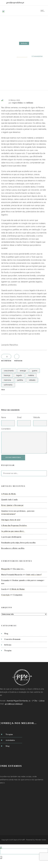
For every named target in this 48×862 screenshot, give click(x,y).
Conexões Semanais (12, 639)
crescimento (9, 371)
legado (19, 375)
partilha (20, 380)
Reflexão (7, 645)
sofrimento (8, 385)
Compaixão (17, 595)
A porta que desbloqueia (11, 537)
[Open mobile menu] (43, 10)
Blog (6, 633)
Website (36, 417)
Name (3, 417)
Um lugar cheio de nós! (10, 520)
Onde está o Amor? (34, 574)
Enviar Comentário (13, 457)
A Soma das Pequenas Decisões (14, 525)
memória (7, 380)
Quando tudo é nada (9, 499)
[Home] (3, 10)
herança (7, 375)
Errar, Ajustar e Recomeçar (12, 505)
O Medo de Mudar (17, 589)
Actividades (10, 740)
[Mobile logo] (1, 846)
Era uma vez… (19, 569)
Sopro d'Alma (22, 56)
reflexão (32, 380)
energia (23, 371)
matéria (31, 375)
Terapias (7, 650)
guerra (34, 371)
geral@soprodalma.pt (15, 3)
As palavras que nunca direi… (13, 531)
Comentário (6, 429)
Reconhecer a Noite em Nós (12, 548)
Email (19, 417)
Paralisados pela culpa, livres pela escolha (18, 542)
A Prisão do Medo (8, 494)
